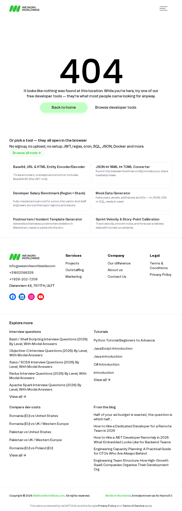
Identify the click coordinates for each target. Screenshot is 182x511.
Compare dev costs (24, 407)
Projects (72, 263)
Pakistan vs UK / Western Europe (35, 440)
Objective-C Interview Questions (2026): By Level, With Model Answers (48, 353)
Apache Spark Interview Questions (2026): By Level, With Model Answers (45, 387)
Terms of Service (133, 505)
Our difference (119, 263)
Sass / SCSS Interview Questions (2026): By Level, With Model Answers (44, 364)
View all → (17, 397)
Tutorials (101, 332)
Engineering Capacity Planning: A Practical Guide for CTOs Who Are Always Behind (132, 451)
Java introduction (108, 357)
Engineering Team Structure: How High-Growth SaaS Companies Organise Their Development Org (131, 465)
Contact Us (117, 277)
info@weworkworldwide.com (32, 266)
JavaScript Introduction (113, 349)
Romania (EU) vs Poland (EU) (31, 448)
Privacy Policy (161, 275)
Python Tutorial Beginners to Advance (124, 340)
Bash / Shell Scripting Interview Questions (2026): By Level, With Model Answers (48, 341)
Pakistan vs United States (30, 432)
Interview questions (25, 332)
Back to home (64, 107)
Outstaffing (74, 270)
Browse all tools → (27, 153)
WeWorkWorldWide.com (49, 495)
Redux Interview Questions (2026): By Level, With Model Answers (48, 376)
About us (115, 270)
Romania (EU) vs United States (33, 416)
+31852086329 (21, 273)
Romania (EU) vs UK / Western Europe (39, 424)
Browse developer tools (115, 107)
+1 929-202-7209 (23, 279)
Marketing (73, 277)
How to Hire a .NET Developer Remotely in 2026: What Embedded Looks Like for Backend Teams (132, 440)
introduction (104, 373)
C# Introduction (106, 364)
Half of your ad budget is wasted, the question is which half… (133, 417)
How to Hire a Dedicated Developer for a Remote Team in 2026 (133, 428)
